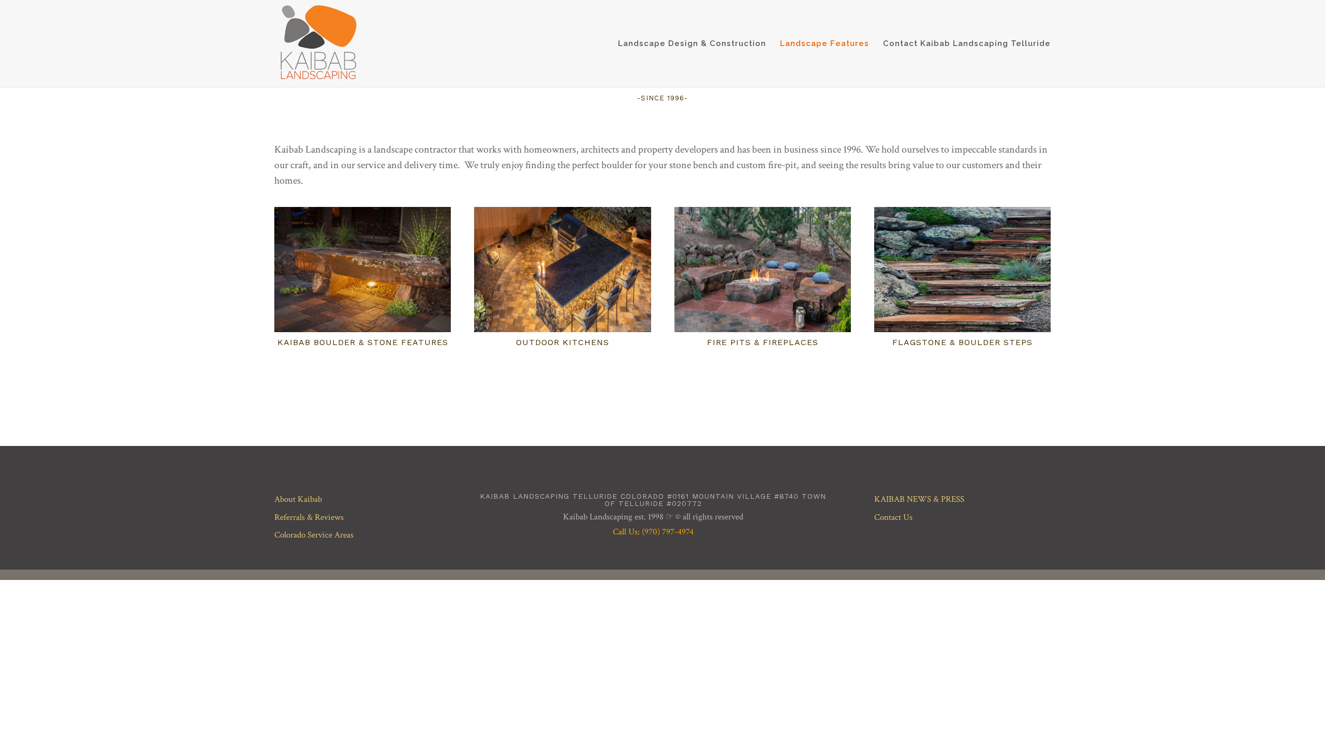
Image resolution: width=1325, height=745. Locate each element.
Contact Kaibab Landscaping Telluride (967, 44)
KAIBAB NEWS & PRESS (919, 499)
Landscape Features (824, 44)
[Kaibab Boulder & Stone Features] (362, 269)
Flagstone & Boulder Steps (962, 342)
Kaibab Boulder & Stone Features (362, 342)
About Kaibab (298, 499)
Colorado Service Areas (314, 535)
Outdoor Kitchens (562, 342)
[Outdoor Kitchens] (562, 269)
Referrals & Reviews (309, 517)
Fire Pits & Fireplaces (762, 342)
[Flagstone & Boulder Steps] (962, 269)
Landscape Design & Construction (692, 44)
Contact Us (893, 517)
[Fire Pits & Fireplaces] (762, 269)
